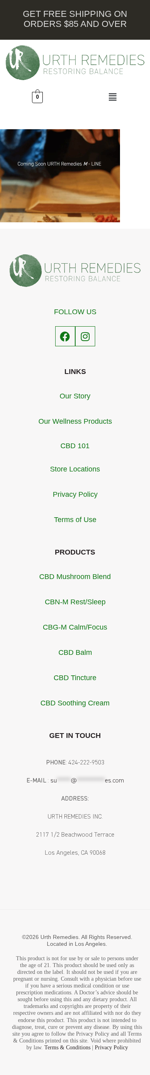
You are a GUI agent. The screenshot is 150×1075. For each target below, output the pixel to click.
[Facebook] (65, 336)
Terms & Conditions (67, 1048)
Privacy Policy (111, 1048)
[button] (112, 97)
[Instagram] (85, 336)
